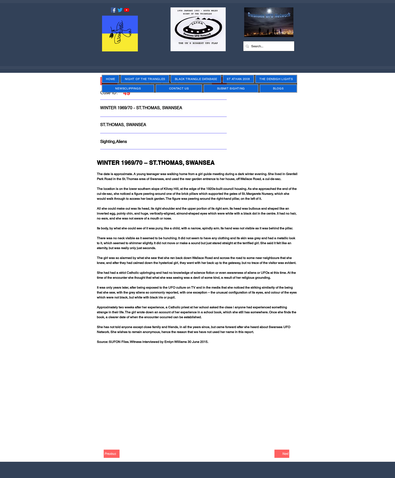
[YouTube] (126, 10)
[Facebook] (113, 10)
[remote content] (197, 396)
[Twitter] (120, 10)
